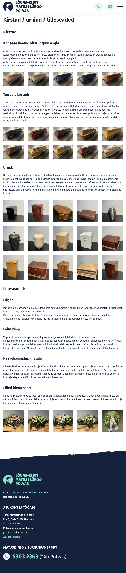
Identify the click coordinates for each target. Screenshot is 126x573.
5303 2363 (25, 556)
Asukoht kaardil (12, 523)
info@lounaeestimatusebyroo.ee (30, 492)
